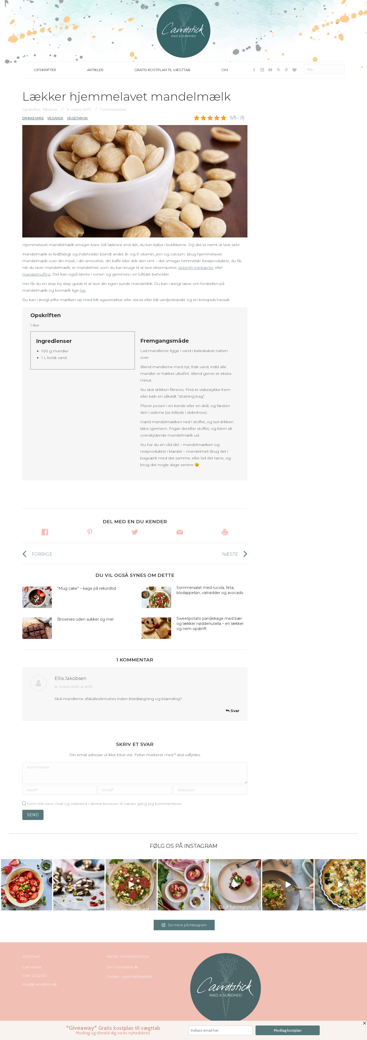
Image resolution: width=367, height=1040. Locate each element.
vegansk (55, 118)
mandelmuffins (36, 274)
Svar (234, 710)
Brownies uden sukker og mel (85, 619)
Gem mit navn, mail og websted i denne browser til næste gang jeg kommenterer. (104, 803)
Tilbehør (49, 109)
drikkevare (33, 118)
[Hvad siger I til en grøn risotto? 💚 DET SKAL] (287, 884)
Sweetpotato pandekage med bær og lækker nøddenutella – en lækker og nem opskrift (210, 623)
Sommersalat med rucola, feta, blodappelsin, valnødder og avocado (210, 590)
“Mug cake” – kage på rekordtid (86, 588)
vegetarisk (77, 118)
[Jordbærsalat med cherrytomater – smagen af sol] (26, 884)
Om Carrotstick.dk (122, 967)
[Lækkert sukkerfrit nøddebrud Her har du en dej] (78, 884)
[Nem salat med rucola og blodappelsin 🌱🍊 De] (131, 884)
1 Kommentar (113, 109)
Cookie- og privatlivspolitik (129, 976)
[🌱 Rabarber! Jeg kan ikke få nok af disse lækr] (183, 884)
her (83, 290)
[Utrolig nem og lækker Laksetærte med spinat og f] (340, 884)
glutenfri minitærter (196, 267)
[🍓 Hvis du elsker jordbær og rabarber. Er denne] (235, 884)
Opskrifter (31, 109)
